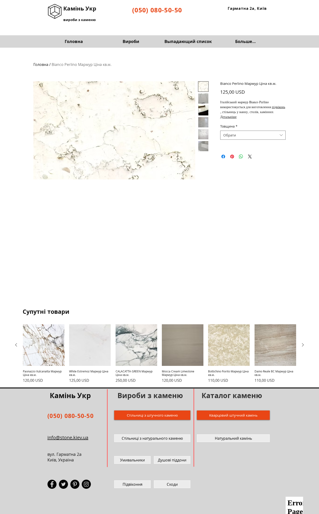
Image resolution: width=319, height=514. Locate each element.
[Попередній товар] (16, 345)
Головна (40, 64)
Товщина (228, 126)
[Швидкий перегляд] (43, 345)
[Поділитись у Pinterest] (232, 156)
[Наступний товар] (303, 345)
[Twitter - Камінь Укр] (63, 484)
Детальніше (228, 116)
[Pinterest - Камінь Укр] (74, 484)
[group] (159, 353)
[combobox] (253, 135)
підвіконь (278, 107)
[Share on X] (250, 156)
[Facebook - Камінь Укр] (52, 484)
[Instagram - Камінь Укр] (86, 484)
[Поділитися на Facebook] (223, 156)
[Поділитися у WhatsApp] (241, 156)
